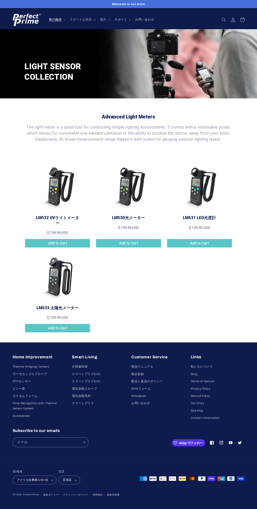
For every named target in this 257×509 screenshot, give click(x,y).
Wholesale (138, 396)
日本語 (67, 480)
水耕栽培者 (80, 366)
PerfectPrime (31, 495)
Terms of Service (202, 381)
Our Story (197, 403)
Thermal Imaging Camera (31, 366)
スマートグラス (83, 403)
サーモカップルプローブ (30, 374)
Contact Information (205, 417)
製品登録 (137, 374)
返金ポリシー (51, 495)
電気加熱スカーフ (84, 388)
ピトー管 (19, 388)
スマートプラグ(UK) (86, 381)
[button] (56, 19)
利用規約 (98, 495)
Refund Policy (200, 396)
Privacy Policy (200, 388)
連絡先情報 (113, 495)
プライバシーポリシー (75, 495)
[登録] (83, 442)
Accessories (21, 415)
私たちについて (202, 366)
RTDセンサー (22, 381)
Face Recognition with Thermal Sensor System (35, 406)
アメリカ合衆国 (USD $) (32, 480)
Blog (194, 374)
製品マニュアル (142, 366)
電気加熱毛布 (81, 396)
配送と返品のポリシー (147, 381)
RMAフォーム (141, 388)
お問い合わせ (140, 403)
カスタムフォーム (25, 396)
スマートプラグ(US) (86, 374)
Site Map (197, 410)
